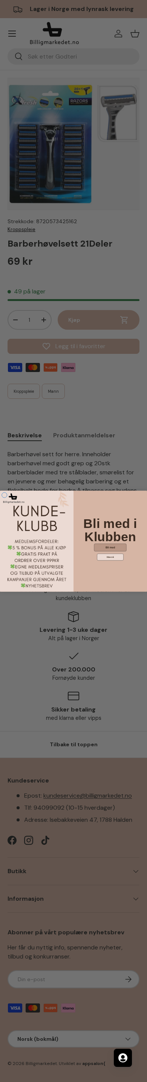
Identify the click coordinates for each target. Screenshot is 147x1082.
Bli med (110, 547)
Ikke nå (110, 557)
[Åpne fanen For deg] (123, 1058)
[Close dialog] (4, 494)
